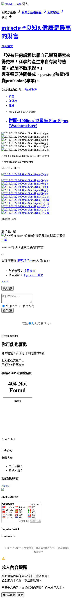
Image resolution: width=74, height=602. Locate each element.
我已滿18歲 (9, 595)
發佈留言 (7, 310)
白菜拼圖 (5, 486)
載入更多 (7, 288)
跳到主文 (7, 46)
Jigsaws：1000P (33, 275)
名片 (11, 105)
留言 (29, 260)
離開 (20, 595)
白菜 (4, 240)
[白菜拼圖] (2, 489)
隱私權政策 (64, 548)
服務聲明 (38, 552)
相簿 (11, 96)
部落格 (13, 101)
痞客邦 (21, 260)
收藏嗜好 (31, 89)
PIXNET (17, 548)
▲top (4, 281)
